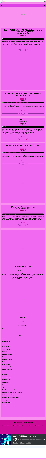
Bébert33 (4, 344)
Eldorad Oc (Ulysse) (6, 402)
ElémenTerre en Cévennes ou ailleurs (10, 397)
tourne (26, 121)
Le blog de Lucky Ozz (7, 405)
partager (22, 442)
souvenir (28, 208)
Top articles (29, 425)
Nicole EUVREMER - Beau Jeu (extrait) (23, 145)
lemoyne (22, 208)
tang (24, 121)
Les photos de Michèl (7, 369)
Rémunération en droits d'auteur (11, 427)
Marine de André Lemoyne (23, 207)
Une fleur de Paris (6, 379)
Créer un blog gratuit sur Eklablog (21, 425)
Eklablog (31, 422)
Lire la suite (23, 47)
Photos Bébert (5, 346)
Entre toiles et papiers (7, 359)
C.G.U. (42, 425)
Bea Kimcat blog (6, 341)
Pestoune (21, 278)
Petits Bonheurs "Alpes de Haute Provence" (12, 392)
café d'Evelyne (12, 367)
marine (25, 208)
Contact (33, 425)
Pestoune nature (6, 328)
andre (17, 208)
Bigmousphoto (5, 351)
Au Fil (3, 387)
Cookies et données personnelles (27, 427)
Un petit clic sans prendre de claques (10, 389)
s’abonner (16, 442)
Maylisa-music (5, 382)
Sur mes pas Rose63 (6, 377)
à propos (29, 442)
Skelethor (4, 374)
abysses (18, 33)
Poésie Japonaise (6, 400)
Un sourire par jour (6, 349)
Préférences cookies (36, 427)
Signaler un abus (37, 425)
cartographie (22, 33)
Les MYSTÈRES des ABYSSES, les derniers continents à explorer (23, 31)
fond (25, 33)
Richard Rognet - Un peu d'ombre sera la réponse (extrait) (23, 94)
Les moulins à (5, 367)
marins (28, 33)
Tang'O (23, 119)
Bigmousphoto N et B (7, 354)
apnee (20, 121)
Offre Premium (19, 427)
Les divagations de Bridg (8, 394)
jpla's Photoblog (6, 364)
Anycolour (4, 384)
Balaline (4, 339)
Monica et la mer (6, 372)
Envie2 (3, 356)
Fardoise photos (6, 361)
